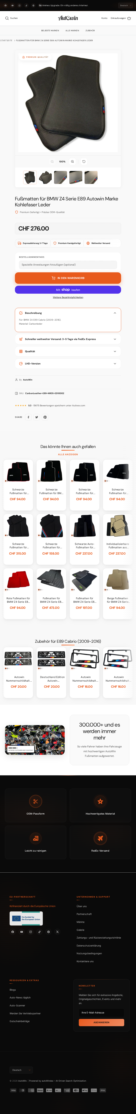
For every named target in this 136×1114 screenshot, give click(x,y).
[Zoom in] (72, 161)
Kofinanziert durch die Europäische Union (32, 906)
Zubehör (90, 30)
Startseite (6, 40)
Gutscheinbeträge (20, 1021)
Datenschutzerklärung (89, 945)
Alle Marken (72, 30)
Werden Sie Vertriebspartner (25, 1013)
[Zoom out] (52, 161)
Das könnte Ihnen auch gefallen (68, 446)
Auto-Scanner (17, 1005)
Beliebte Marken (50, 30)
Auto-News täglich (20, 997)
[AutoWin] (68, 18)
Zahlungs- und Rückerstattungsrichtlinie (99, 937)
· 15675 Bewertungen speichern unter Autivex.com (56, 405)
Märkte (80, 922)
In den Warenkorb (71, 278)
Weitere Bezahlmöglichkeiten (68, 297)
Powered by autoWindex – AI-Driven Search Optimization (57, 1081)
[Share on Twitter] (36, 417)
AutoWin (22, 1081)
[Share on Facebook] (28, 417)
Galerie (80, 929)
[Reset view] (84, 161)
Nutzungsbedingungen (89, 953)
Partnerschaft (84, 914)
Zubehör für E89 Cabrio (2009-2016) (68, 641)
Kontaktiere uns (85, 961)
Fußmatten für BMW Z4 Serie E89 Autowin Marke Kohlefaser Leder (54, 40)
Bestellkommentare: (32, 257)
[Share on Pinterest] (45, 417)
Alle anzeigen (68, 454)
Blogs (13, 989)
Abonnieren (101, 1022)
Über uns (82, 906)
